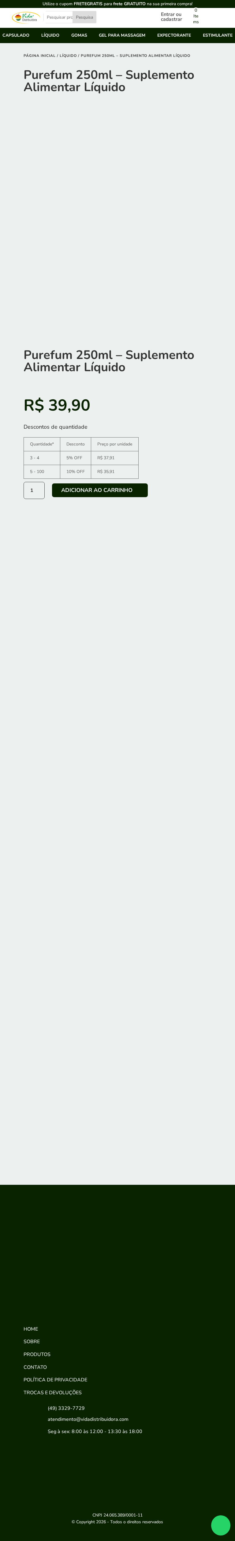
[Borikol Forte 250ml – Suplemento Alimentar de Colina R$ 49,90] (69, 900)
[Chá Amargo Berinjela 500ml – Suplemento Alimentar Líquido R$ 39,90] (166, 900)
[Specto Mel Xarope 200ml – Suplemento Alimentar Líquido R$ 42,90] (69, 999)
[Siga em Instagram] (53, 1305)
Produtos (37, 1354)
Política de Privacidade (55, 1380)
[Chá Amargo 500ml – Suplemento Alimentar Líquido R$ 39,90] (69, 1099)
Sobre (32, 1341)
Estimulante (218, 35)
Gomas (79, 35)
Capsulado (15, 35)
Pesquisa (84, 17)
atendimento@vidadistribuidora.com (88, 1419)
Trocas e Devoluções (53, 1392)
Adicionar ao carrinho (96, 490)
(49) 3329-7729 (66, 1408)
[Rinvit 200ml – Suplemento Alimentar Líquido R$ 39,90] (166, 999)
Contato (35, 1367)
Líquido (50, 35)
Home (31, 1329)
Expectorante (174, 35)
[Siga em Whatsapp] (72, 1305)
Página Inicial (40, 55)
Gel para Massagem (122, 35)
